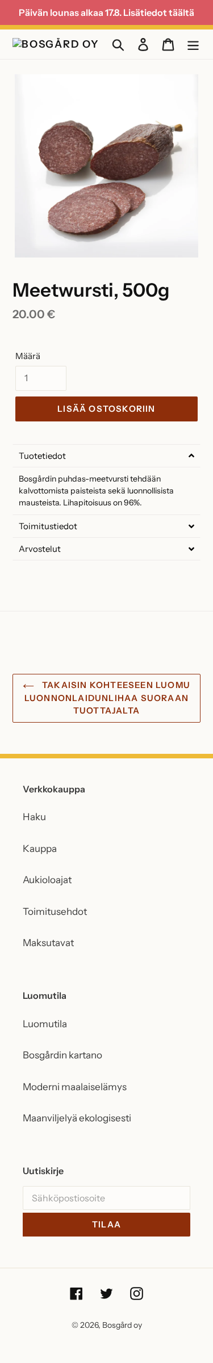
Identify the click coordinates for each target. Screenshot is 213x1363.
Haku (34, 816)
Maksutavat (48, 942)
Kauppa (40, 848)
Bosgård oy (122, 1325)
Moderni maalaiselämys (75, 1086)
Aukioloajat (47, 879)
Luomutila (45, 1023)
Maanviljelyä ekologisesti (77, 1118)
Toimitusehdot (55, 911)
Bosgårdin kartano (62, 1055)
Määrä (27, 356)
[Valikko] (193, 44)
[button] (106, 455)
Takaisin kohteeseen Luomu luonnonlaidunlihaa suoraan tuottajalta (107, 698)
